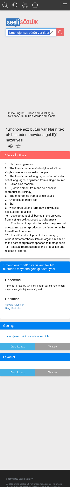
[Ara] (60, 32)
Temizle (52, 346)
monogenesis (24, 164)
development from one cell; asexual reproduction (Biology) (31, 190)
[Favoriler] (17, 148)
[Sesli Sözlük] (6, 6)
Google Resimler (14, 304)
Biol (12, 203)
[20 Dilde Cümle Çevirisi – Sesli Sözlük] (15, 6)
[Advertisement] (35, 75)
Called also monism (22, 184)
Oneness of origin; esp (23, 200)
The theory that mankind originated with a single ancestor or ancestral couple (33, 170)
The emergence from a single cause (32, 196)
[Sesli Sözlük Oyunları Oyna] (25, 6)
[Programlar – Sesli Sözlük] (36, 6)
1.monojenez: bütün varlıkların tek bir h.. (27, 336)
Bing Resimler (13, 308)
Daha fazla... (17, 346)
